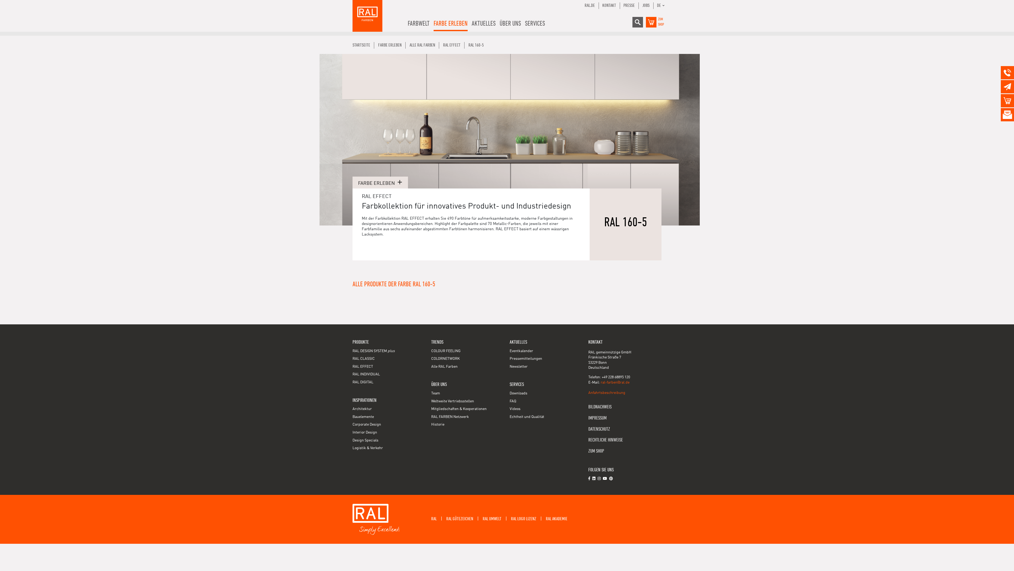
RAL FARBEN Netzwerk (450, 417)
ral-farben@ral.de (615, 382)
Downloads (518, 393)
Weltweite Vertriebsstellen (452, 401)
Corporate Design (367, 424)
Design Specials (365, 440)
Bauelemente (363, 417)
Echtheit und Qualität (527, 417)
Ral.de (590, 5)
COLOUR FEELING (446, 351)
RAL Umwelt (492, 519)
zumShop (661, 21)
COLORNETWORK (445, 359)
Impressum (597, 418)
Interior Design (365, 432)
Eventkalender (521, 351)
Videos (515, 409)
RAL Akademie (556, 519)
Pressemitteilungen (526, 359)
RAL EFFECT (363, 367)
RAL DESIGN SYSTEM (374, 351)
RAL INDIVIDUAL (366, 374)
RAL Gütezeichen (459, 519)
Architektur (362, 409)
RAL (434, 519)
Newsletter (519, 367)
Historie (437, 424)
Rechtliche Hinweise (605, 440)
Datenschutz (599, 429)
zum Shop (596, 451)
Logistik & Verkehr (368, 448)
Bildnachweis (600, 406)
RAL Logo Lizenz (523, 519)
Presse (629, 5)
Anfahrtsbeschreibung (606, 393)
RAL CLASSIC (364, 359)
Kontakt (609, 5)
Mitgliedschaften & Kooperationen (459, 409)
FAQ (513, 401)
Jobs (646, 5)
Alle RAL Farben (444, 367)
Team (435, 393)
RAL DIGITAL (363, 382)
